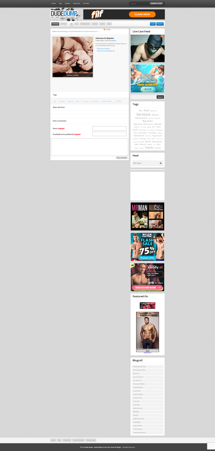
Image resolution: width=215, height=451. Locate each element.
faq (60, 3)
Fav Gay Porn (137, 380)
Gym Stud (136, 401)
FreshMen (152, 133)
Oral (154, 144)
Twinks (149, 147)
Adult (109, 24)
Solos (136, 148)
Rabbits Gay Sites (138, 419)
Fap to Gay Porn (138, 377)
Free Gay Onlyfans (139, 384)
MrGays (135, 415)
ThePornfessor (138, 429)
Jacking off (136, 142)
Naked (149, 144)
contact (67, 3)
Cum (135, 129)
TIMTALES (118, 101)
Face (135, 133)
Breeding (143, 127)
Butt (153, 127)
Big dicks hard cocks (143, 124)
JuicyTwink (136, 405)
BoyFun (136, 127)
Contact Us (66, 440)
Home (53, 440)
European (159, 130)
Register (160, 24)
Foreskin (142, 132)
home (54, 3)
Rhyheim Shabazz (107, 101)
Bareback (62, 101)
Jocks (148, 141)
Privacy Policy (91, 440)
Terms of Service (78, 440)
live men (86, 3)
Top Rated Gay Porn (139, 433)
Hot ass (148, 136)
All (71, 24)
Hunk (148, 139)
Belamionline (141, 118)
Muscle (143, 144)
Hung (143, 138)
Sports (102, 24)
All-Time (63, 24)
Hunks (153, 139)
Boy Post (136, 373)
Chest (158, 127)
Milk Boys (136, 412)
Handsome (138, 135)
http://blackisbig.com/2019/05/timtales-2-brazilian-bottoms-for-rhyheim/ (80, 31)
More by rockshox (104, 49)
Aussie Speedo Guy (139, 366)
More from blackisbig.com (106, 51)
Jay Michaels (95, 101)
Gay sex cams (137, 398)
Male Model (157, 141)
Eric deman (151, 130)
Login (153, 24)
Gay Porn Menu (138, 394)
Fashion (94, 24)
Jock (142, 141)
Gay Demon (137, 391)
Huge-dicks (136, 139)
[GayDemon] (147, 309)
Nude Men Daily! (147, 352)
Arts (76, 24)
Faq (59, 440)
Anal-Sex (153, 111)
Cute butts (143, 130)
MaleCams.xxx (137, 408)
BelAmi (155, 114)
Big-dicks (70, 101)
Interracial (86, 101)
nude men (76, 3)
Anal (55, 101)
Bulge (149, 127)
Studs (142, 148)
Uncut (158, 147)
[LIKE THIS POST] (104, 29)
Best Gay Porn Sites (139, 370)
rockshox (113, 40)
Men (137, 144)
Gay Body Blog (138, 387)
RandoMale (136, 422)
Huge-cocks (157, 135)
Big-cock (151, 118)
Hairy (160, 133)
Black (78, 101)
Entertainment (85, 24)
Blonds (157, 124)
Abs (140, 110)
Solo (158, 144)
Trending (55, 24)
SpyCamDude (137, 426)
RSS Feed (137, 163)
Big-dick (157, 118)
